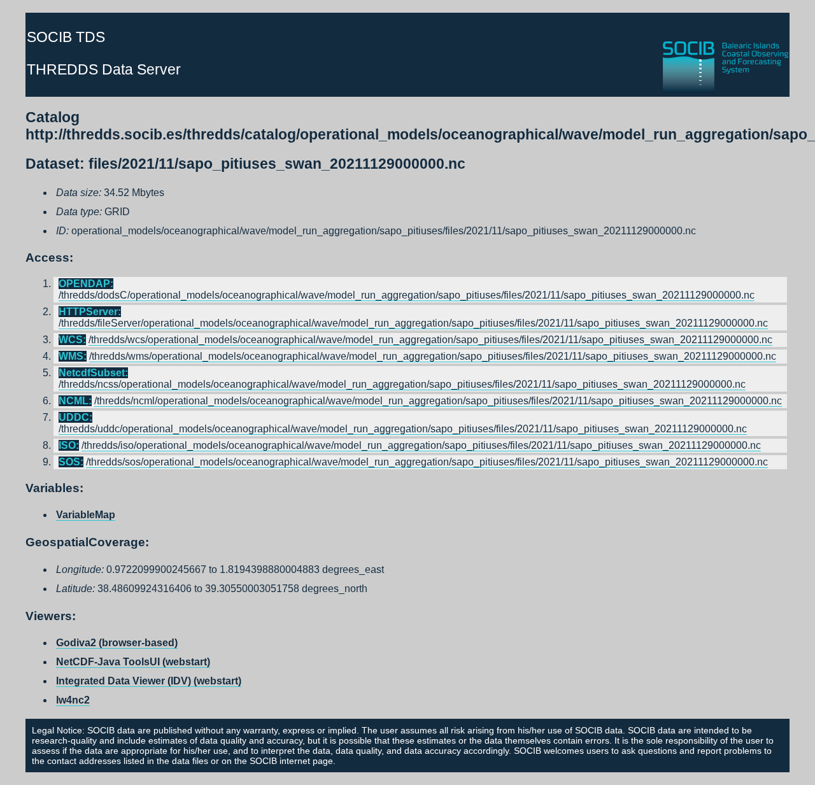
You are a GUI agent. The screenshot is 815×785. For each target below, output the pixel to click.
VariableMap (85, 514)
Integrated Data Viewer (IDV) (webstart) (148, 680)
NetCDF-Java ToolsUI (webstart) (133, 661)
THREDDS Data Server (104, 69)
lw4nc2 (73, 700)
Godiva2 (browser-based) (117, 642)
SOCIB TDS (66, 37)
